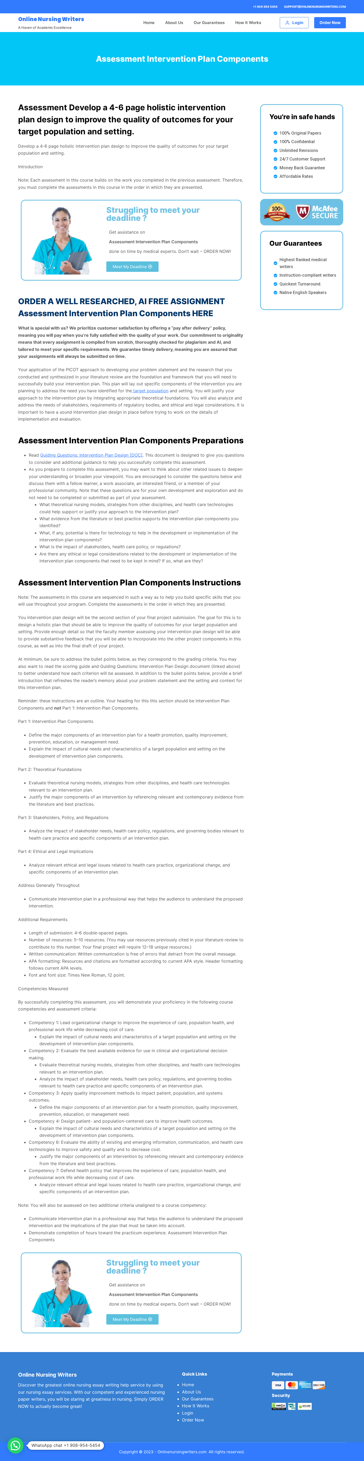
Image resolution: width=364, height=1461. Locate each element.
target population (150, 390)
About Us (174, 22)
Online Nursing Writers (51, 19)
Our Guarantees (209, 22)
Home (149, 22)
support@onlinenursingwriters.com (315, 7)
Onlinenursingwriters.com (182, 1451)
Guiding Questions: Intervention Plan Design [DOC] (91, 455)
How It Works (248, 22)
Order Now (330, 22)
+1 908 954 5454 (265, 7)
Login (187, 1413)
